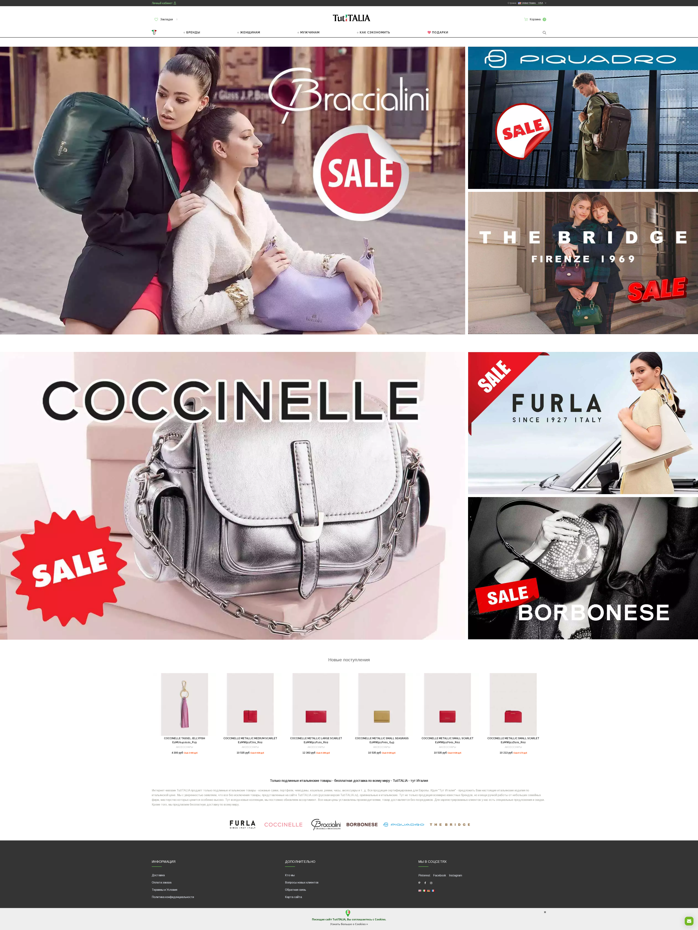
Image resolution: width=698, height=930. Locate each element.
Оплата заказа (161, 882)
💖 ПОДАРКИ (437, 32)
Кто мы (290, 875)
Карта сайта (293, 897)
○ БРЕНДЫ (191, 32)
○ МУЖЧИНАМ (308, 32)
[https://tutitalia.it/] (424, 890)
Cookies (380, 919)
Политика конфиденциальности (173, 897)
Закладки (168, 19)
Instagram (455, 875)
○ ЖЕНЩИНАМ (248, 32)
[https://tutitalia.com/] (419, 890)
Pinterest (424, 875)
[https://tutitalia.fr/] (433, 890)
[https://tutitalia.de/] (428, 890)
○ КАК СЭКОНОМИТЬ (373, 32)
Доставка (158, 875)
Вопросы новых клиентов (301, 882)
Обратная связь (295, 889)
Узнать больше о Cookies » (349, 924)
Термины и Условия (164, 889)
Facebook (439, 875)
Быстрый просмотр (185, 705)
